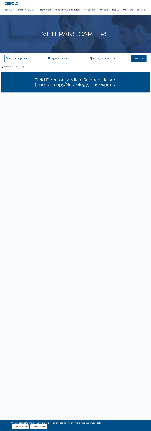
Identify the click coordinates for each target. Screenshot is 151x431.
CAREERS (103, 10)
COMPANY (9, 10)
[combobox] (24, 58)
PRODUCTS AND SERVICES (67, 10)
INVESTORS (89, 10)
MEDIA (115, 10)
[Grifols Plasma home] (11, 3)
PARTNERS (128, 10)
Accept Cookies (20, 427)
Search (139, 58)
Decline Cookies (38, 427)
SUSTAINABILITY (26, 10)
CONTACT (142, 10)
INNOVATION (44, 10)
